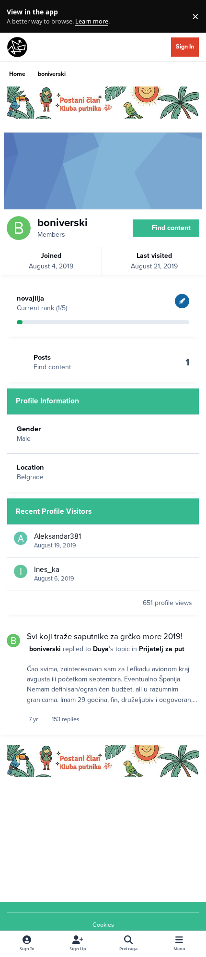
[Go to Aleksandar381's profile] (20, 538)
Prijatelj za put (161, 649)
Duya (101, 649)
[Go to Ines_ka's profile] (20, 571)
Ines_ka (46, 569)
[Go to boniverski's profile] (13, 640)
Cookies (103, 925)
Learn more (18, 16)
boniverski (45, 649)
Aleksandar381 (57, 536)
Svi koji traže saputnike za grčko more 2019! (105, 637)
